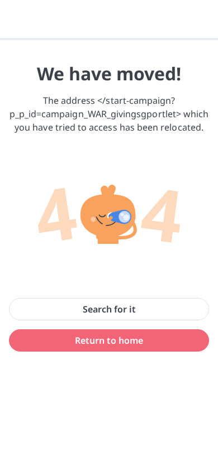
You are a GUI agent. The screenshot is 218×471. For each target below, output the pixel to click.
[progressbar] (109, 39)
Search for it (109, 309)
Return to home (109, 340)
